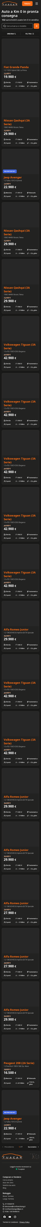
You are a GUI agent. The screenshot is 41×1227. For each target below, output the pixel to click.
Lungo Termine (8, 1199)
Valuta (27, 3)
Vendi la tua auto (9, 1185)
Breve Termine (8, 1196)
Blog (4, 1188)
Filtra (29, 34)
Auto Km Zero (8, 1182)
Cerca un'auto (8, 1180)
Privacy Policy (24, 1222)
